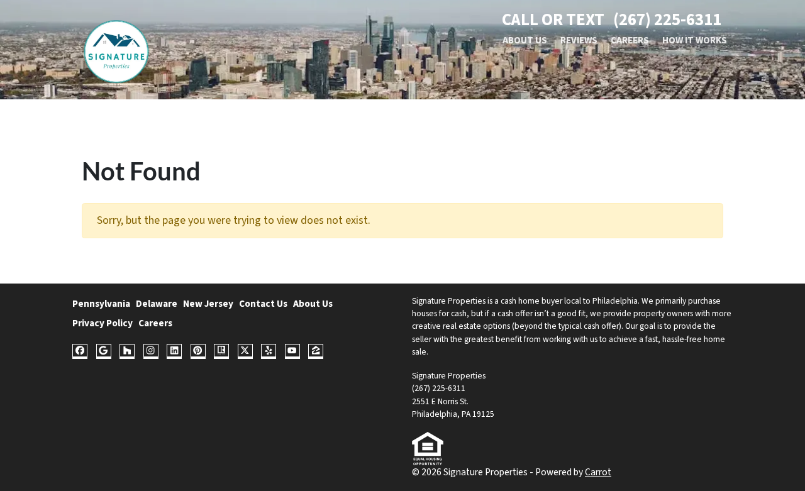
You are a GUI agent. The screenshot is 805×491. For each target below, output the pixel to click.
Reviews (578, 40)
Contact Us (263, 304)
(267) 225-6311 (667, 20)
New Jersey (208, 304)
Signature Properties (449, 301)
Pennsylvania (101, 304)
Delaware (156, 304)
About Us (524, 40)
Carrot (598, 472)
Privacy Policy (102, 323)
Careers (630, 40)
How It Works (694, 40)
